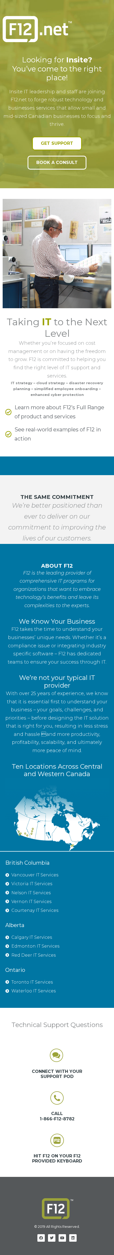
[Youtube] (62, 1238)
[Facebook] (41, 1238)
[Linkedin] (73, 1238)
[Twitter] (51, 1238)
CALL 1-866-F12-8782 (57, 1116)
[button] (57, 143)
